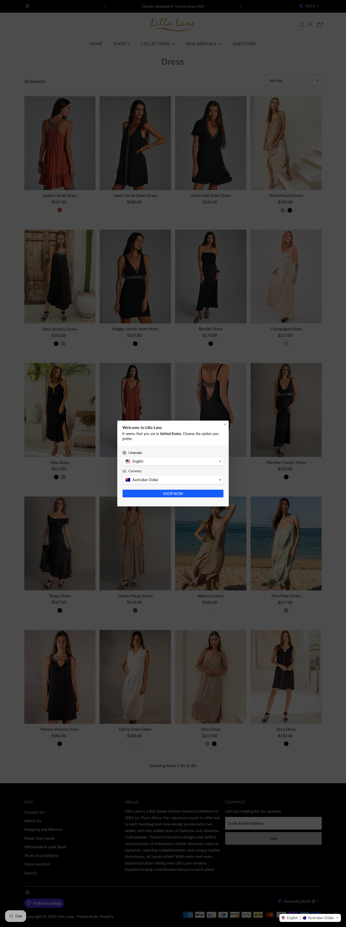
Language (135, 452)
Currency (135, 471)
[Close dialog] (225, 424)
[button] (310, 918)
